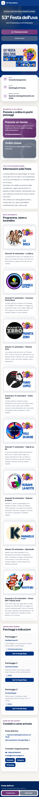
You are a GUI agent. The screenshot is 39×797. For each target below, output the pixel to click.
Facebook (10, 760)
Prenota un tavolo (21, 32)
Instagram (20, 760)
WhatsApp (10, 765)
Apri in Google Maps (19, 653)
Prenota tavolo (10, 793)
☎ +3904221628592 (13, 752)
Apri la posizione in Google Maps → (17, 740)
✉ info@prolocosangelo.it (14, 755)
